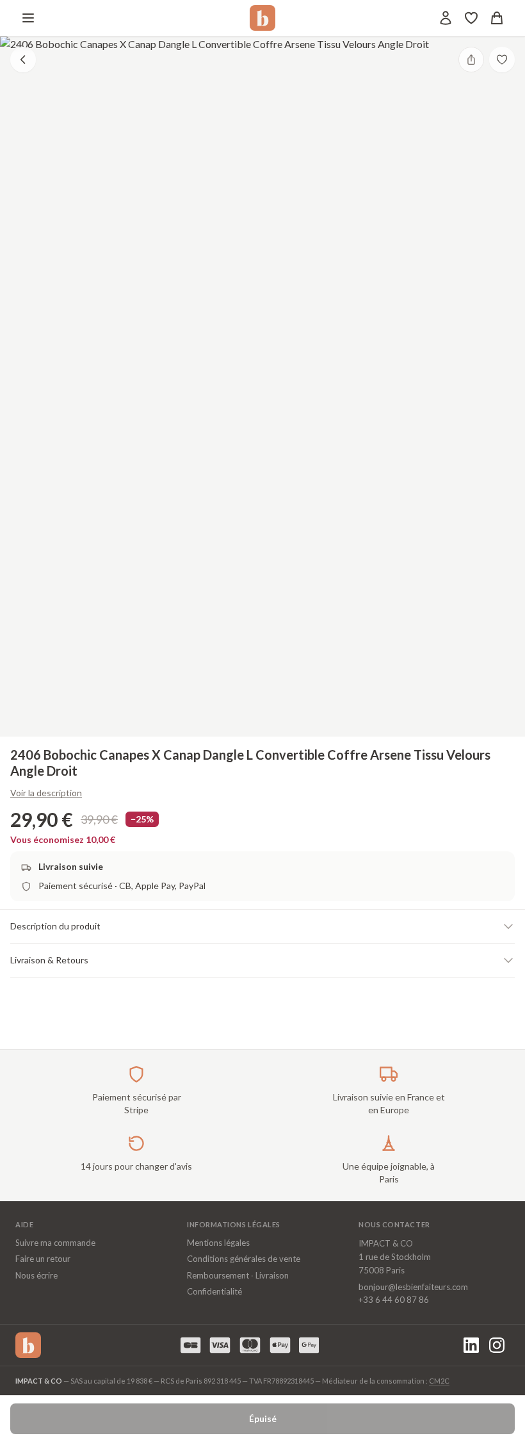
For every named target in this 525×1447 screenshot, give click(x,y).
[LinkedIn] (471, 1345)
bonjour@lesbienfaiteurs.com (413, 1287)
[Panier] (497, 18)
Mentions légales (218, 1243)
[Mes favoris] (471, 18)
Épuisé (263, 1418)
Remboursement (218, 1275)
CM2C (439, 1381)
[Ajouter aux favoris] (502, 59)
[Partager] (471, 59)
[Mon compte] (445, 18)
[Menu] (28, 18)
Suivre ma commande (55, 1243)
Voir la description (46, 792)
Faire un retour (42, 1259)
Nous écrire (36, 1275)
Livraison (272, 1275)
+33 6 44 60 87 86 (394, 1300)
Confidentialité (214, 1291)
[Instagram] (497, 1345)
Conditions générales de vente (243, 1259)
